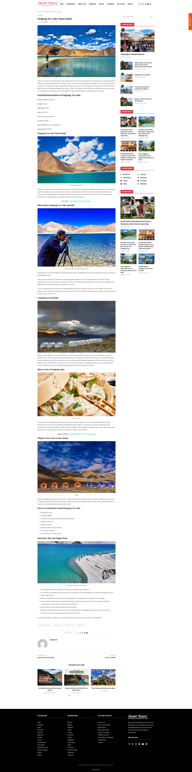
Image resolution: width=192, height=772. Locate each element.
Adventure (92, 4)
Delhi (39, 722)
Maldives (70, 727)
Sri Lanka (70, 747)
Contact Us (101, 722)
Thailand (70, 755)
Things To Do (82, 4)
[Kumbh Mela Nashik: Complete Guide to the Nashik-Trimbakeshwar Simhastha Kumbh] (128, 146)
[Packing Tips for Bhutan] (126, 78)
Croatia (70, 732)
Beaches (130, 4)
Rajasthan (41, 735)
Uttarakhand (41, 742)
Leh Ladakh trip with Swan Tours (80, 201)
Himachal (40, 730)
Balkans (70, 725)
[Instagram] (143, 4)
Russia (70, 737)
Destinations (70, 4)
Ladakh (40, 11)
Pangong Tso (69, 625)
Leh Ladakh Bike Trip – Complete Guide (83, 434)
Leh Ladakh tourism (44, 625)
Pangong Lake (58, 625)
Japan (69, 745)
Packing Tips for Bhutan (142, 75)
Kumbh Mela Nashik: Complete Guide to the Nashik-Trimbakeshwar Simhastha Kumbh (128, 157)
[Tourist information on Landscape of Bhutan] (126, 90)
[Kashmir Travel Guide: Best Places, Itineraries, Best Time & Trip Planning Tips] (146, 122)
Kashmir (40, 732)
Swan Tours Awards (104, 725)
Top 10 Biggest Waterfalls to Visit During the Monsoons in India (146, 157)
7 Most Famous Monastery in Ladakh (103, 688)
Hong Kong (71, 742)
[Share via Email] (87, 633)
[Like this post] (78, 633)
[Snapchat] (150, 4)
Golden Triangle (43, 750)
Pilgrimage (110, 4)
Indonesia (71, 752)
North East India (43, 747)
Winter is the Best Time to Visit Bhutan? (143, 100)
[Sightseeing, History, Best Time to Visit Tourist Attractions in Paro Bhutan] (126, 66)
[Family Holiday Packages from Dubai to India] (146, 259)
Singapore (71, 740)
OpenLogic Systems (109, 765)
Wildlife (101, 4)
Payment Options (103, 735)
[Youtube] (148, 4)
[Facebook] (139, 4)
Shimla (40, 752)
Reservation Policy (103, 730)
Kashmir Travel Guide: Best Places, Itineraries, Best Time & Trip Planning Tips (146, 133)
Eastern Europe (72, 750)
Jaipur (39, 727)
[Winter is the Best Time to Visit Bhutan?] (126, 102)
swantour (45, 22)
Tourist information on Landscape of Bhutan (142, 88)
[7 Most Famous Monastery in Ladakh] (103, 677)
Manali (40, 755)
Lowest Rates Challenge (105, 737)
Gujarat (40, 737)
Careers (100, 742)
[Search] (153, 4)
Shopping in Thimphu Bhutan (132, 54)
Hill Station (121, 4)
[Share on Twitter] (82, 633)
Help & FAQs (102, 727)
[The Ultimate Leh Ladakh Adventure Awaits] (50, 677)
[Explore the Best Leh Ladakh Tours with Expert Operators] (76, 677)
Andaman (40, 725)
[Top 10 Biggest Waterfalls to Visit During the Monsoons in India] (146, 146)
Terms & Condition (104, 732)
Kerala (40, 740)
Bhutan (70, 722)
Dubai (69, 730)
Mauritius (71, 735)
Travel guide (80, 625)
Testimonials (102, 740)
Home (61, 4)
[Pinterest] (145, 4)
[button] (40, 682)
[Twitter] (141, 4)
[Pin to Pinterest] (84, 633)
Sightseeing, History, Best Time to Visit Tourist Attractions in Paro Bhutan (143, 65)
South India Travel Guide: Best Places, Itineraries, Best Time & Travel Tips (128, 133)
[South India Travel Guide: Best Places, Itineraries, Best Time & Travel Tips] (128, 122)
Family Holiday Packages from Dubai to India (145, 268)
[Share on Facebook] (80, 633)
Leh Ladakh (41, 745)
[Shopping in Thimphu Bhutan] (137, 40)
